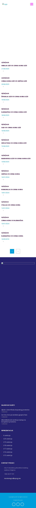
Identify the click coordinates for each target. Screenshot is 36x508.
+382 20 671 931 (9, 474)
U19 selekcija (7, 442)
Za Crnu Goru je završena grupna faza (14, 415)
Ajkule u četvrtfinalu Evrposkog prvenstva (15, 410)
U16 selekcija (7, 452)
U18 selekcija (7, 445)
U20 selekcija (7, 439)
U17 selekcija (7, 449)
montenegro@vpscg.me (12, 478)
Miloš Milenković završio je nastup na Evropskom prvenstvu (13, 421)
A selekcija (6, 435)
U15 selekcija (7, 455)
